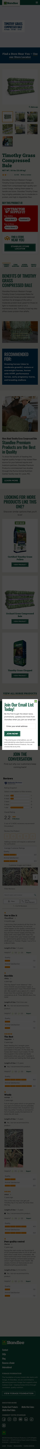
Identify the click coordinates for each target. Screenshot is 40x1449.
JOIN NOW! (12, 733)
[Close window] (36, 701)
